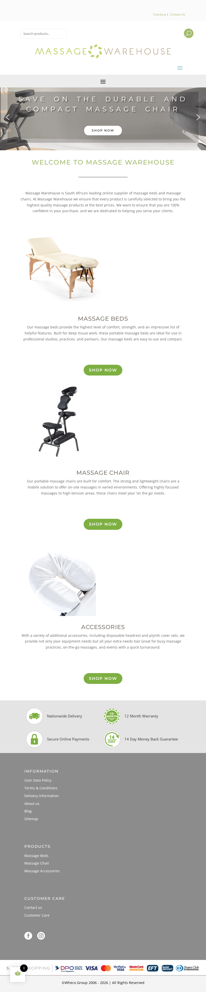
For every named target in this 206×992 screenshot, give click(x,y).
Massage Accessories (42, 871)
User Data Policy (38, 780)
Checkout (159, 14)
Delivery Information (41, 795)
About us (31, 803)
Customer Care (36, 915)
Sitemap (31, 818)
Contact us (33, 907)
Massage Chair (36, 863)
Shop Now (103, 370)
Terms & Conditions (41, 788)
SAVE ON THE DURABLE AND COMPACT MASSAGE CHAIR (103, 104)
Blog (28, 811)
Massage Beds (36, 855)
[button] (103, 117)
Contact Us (177, 14)
